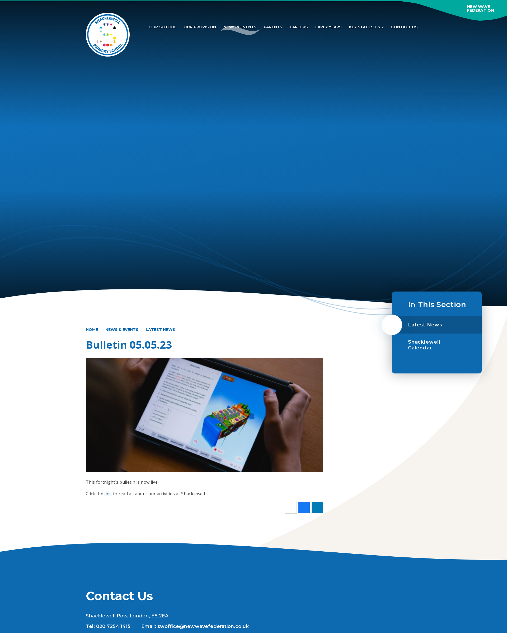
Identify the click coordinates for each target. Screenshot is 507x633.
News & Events (121, 329)
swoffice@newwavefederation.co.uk (203, 626)
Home (92, 329)
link (108, 494)
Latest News (160, 329)
